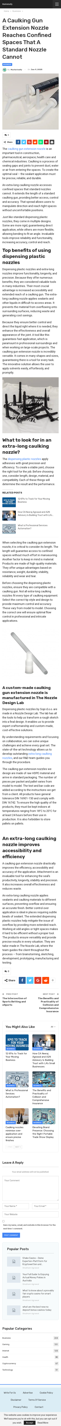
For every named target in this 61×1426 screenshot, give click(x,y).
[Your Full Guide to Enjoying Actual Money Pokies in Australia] (13, 1278)
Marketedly (7, 4)
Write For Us (10, 1393)
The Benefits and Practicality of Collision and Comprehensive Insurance (48, 1005)
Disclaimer (16, 1400)
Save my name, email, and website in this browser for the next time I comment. (29, 1227)
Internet (5, 1351)
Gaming (5, 1344)
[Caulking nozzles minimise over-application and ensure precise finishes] (17, 1116)
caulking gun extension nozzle (27, 148)
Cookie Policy (46, 1393)
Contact (39, 1407)
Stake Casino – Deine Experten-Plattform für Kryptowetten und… (35, 1261)
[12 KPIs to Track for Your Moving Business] (9, 502)
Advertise (28, 1393)
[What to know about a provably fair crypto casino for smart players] (13, 1294)
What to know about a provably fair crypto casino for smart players (38, 1293)
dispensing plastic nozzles (24, 459)
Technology (7, 1370)
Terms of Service (37, 1400)
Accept (29, 1422)
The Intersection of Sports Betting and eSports (14, 1001)
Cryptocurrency (9, 1363)
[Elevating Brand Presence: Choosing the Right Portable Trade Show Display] (43, 1116)
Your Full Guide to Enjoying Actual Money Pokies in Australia (36, 1277)
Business (7, 64)
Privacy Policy (20, 1407)
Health (5, 1357)
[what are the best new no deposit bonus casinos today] (13, 1310)
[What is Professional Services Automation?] (9, 529)
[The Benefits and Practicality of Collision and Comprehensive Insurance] (43, 1079)
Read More (43, 1423)
